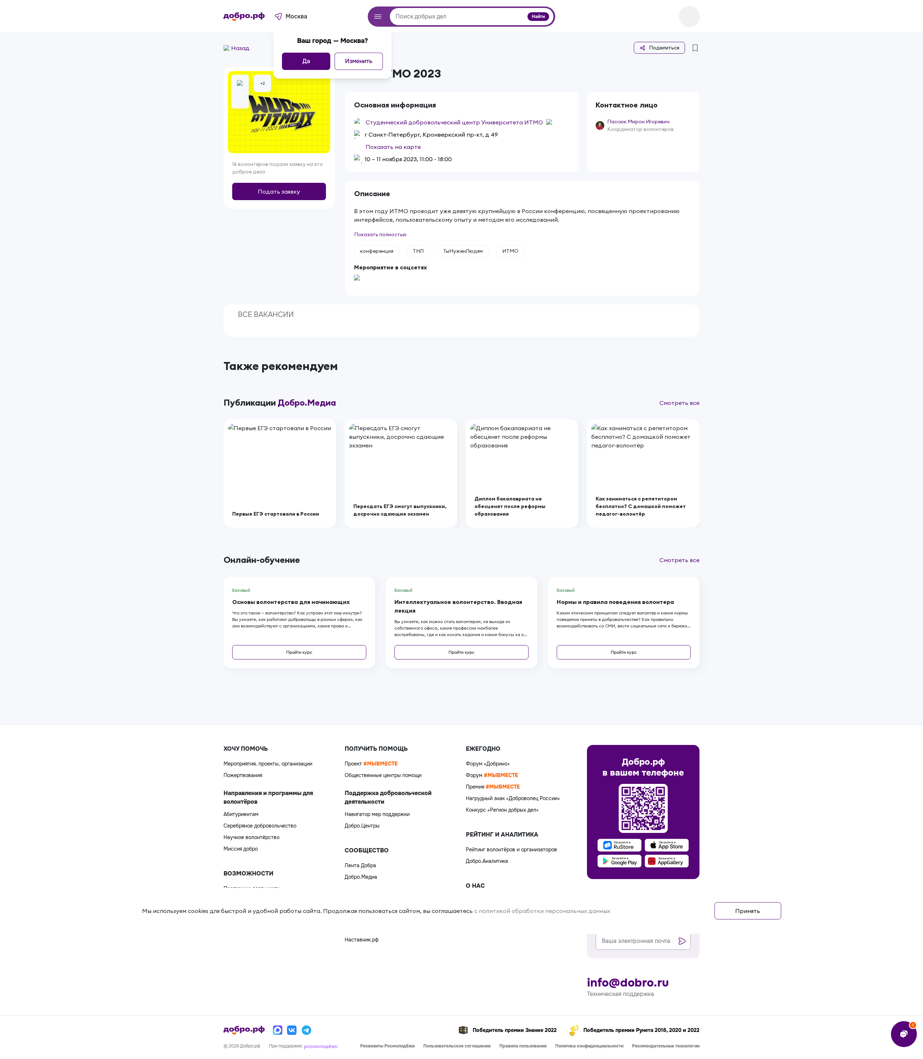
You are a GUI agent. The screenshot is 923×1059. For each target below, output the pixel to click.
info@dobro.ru (628, 983)
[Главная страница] (244, 16)
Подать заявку (279, 191)
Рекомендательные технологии (665, 1046)
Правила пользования (523, 1046)
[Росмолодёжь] (321, 1046)
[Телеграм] (306, 1030)
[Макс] (277, 1030)
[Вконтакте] (292, 1030)
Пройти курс (299, 652)
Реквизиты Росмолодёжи (387, 1046)
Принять (747, 910)
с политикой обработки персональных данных (542, 910)
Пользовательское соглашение (457, 1046)
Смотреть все (679, 402)
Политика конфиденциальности (589, 1046)
